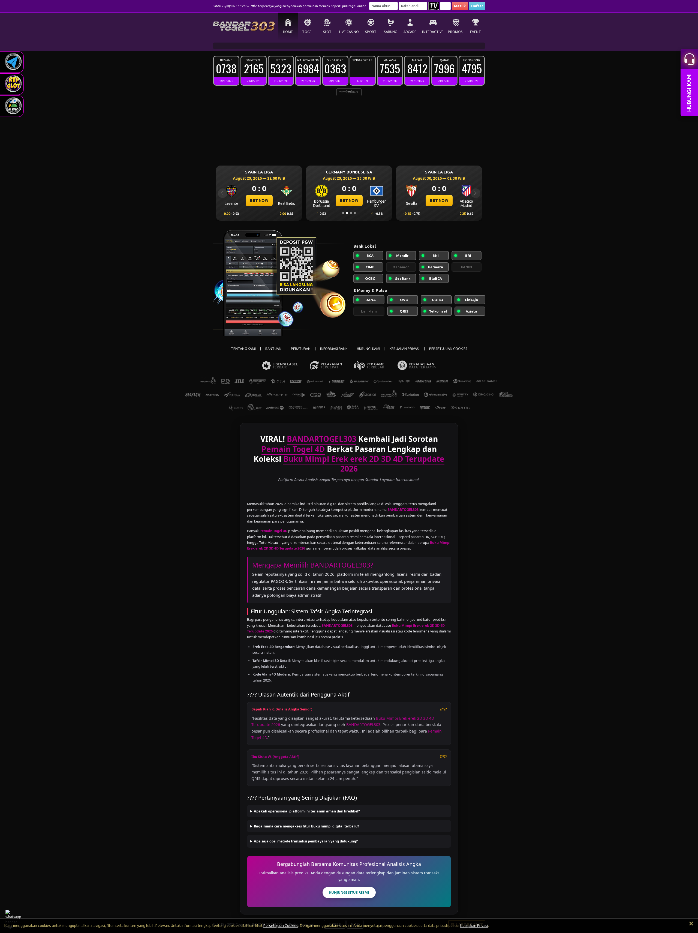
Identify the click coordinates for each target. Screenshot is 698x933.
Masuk (460, 6)
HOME (288, 32)
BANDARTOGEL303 (363, 724)
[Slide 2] (347, 213)
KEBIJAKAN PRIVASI (405, 348)
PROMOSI (456, 32)
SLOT (327, 32)
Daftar (477, 6)
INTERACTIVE (433, 32)
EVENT (475, 32)
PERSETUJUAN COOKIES (448, 348)
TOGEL (307, 32)
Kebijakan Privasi (474, 925)
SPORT (371, 32)
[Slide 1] (343, 213)
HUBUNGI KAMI (368, 348)
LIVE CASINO (349, 32)
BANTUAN (273, 348)
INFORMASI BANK (333, 348)
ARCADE (410, 32)
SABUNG (390, 32)
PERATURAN (301, 348)
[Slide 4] (355, 213)
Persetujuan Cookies (280, 925)
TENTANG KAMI (243, 348)
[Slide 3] (351, 213)
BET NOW (259, 200)
